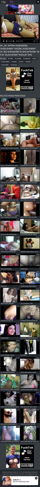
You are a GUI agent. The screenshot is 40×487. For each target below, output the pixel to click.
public (15, 62)
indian (28, 62)
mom (21, 62)
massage (14, 65)
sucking (18, 58)
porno (11, 58)
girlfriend (6, 65)
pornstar (27, 58)
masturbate (6, 62)
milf (35, 58)
